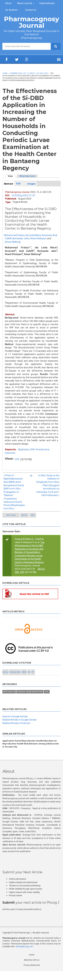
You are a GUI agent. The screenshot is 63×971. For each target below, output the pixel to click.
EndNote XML (15, 672)
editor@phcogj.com (24, 946)
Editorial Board (47, 3)
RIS (28, 672)
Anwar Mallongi (13, 242)
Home (8, 3)
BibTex (24, 515)
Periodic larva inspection (29, 692)
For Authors (11, 10)
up (31, 475)
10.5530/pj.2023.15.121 (23, 195)
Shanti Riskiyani (38, 238)
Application (24, 449)
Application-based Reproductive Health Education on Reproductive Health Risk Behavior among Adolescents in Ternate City (30, 744)
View (11, 176)
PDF (17, 459)
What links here (27, 176)
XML (33, 515)
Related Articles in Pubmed (16, 723)
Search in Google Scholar (15, 716)
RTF (32, 672)
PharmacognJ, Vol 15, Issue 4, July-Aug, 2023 (29, 73)
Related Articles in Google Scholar (19, 719)
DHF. (33, 449)
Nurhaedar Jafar (20, 238)
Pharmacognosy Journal (31, 22)
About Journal (24, 3)
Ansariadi (47, 235)
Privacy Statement (32, 965)
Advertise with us (31, 960)
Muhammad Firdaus (14, 235)
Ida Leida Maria (33, 235)
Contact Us (30, 10)
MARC (23, 672)
